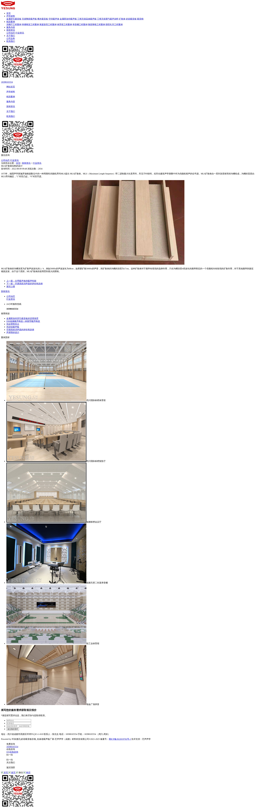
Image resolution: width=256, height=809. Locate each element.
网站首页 (10, 87)
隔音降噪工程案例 (96, 24)
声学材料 (10, 16)
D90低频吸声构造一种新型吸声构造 (23, 321)
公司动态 (10, 33)
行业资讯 (19, 33)
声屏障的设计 (12, 332)
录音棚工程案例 (80, 24)
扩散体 (122, 19)
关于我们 (10, 36)
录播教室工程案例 (30, 24)
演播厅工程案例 (13, 24)
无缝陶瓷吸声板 (29, 19)
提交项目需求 (12, 729)
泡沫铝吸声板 (12, 327)
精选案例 (10, 22)
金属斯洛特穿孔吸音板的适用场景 (22, 318)
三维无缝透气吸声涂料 (107, 19)
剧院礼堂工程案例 (114, 24)
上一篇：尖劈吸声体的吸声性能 (21, 281)
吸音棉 (140, 19)
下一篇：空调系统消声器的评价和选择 (24, 284)
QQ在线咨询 (12, 752)
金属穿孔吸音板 (13, 19)
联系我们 (10, 41)
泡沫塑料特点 (12, 324)
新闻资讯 (10, 30)
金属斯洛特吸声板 (68, 19)
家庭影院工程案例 (48, 24)
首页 (8, 13)
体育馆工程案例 (64, 24)
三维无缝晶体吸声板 (87, 19)
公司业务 (10, 38)
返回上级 (10, 286)
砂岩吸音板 (131, 19)
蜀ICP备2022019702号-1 (120, 739)
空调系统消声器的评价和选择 (20, 330)
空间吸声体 (54, 19)
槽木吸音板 (42, 19)
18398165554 (7, 82)
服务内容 (10, 27)
